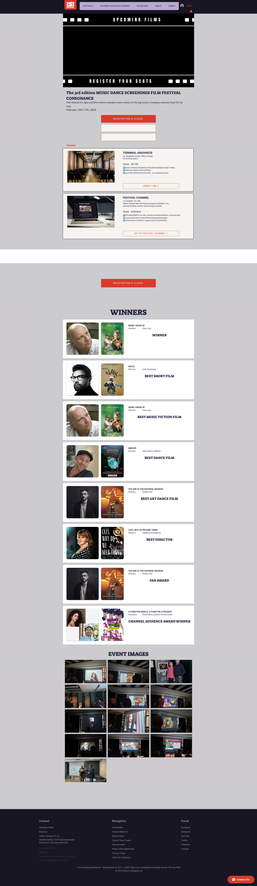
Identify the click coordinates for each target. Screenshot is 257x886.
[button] (88, 6)
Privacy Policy (118, 853)
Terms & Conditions (121, 857)
